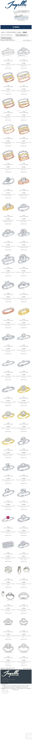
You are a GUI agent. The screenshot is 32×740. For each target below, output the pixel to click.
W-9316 (23, 608)
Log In (14, 11)
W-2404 (23, 244)
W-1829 (8, 218)
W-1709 (8, 192)
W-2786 (23, 348)
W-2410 (23, 270)
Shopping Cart (21, 20)
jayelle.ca (22, 688)
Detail (8, 59)
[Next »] (28, 40)
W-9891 (23, 634)
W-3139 (8, 63)
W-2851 (23, 478)
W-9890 (8, 634)
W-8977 (23, 141)
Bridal (19, 32)
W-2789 (23, 374)
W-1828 (23, 192)
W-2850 (8, 478)
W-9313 (8, 608)
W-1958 (23, 218)
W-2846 (23, 426)
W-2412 (23, 296)
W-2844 (23, 400)
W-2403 (8, 244)
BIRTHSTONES (5, 690)
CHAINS (3, 687)
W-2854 (8, 530)
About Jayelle (25, 685)
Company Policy (15, 685)
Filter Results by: (7, 35)
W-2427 (8, 115)
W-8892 (8, 582)
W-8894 (23, 582)
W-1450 (23, 166)
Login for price (8, 68)
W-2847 (8, 452)
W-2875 (8, 556)
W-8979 (8, 166)
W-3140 (23, 63)
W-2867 (23, 530)
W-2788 (8, 374)
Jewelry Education (9, 687)
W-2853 (23, 504)
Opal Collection (5, 693)
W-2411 (8, 296)
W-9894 (23, 660)
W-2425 (23, 89)
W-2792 (8, 400)
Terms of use (6, 685)
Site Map (18, 687)
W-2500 (8, 322)
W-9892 (8, 660)
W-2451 (8, 141)
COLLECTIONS (10, 32)
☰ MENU (16, 27)
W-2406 (8, 270)
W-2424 (8, 89)
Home (3, 32)
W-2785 (8, 348)
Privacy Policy (5, 688)
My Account (16, 12)
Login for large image (8, 60)
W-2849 (23, 452)
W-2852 (8, 504)
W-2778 (23, 322)
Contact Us (25, 687)
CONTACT (25, 16)
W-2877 (23, 556)
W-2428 (23, 115)
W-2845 (8, 426)
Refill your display (5, 691)
